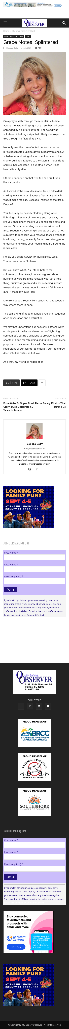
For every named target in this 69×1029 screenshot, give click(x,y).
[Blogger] (31, 469)
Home (6, 31)
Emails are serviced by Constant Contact (24, 614)
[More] (42, 382)
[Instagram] (30, 706)
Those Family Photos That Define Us (50, 405)
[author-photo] (34, 439)
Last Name (11, 564)
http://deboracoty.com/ (34, 448)
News (28, 36)
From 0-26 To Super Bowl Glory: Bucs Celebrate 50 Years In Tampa (18, 407)
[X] (39, 706)
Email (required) (13, 576)
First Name (11, 552)
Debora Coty (12, 48)
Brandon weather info (28, 650)
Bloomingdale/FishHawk (23, 31)
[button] (5, 23)
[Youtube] (48, 706)
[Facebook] (38, 469)
